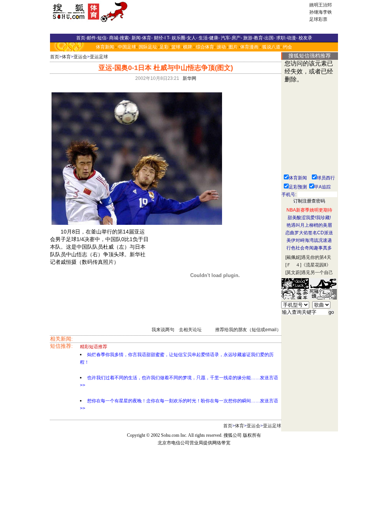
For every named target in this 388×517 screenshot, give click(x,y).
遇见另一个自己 (317, 272)
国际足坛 (148, 47)
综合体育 (205, 47)
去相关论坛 (190, 329)
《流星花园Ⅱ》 (316, 265)
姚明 (313, 5)
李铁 (327, 12)
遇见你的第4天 (316, 257)
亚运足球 (99, 56)
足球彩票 (318, 19)
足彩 (164, 47)
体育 (66, 56)
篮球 (175, 47)
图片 (233, 47)
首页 (54, 56)
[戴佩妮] (293, 257)
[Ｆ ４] (293, 265)
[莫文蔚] (293, 272)
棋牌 (187, 47)
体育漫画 (249, 47)
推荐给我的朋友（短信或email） (248, 329)
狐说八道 (271, 47)
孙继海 (316, 12)
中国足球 (127, 47)
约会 (287, 47)
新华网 (189, 78)
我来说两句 (163, 329)
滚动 (221, 47)
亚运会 (80, 56)
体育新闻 (105, 47)
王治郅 (325, 5)
